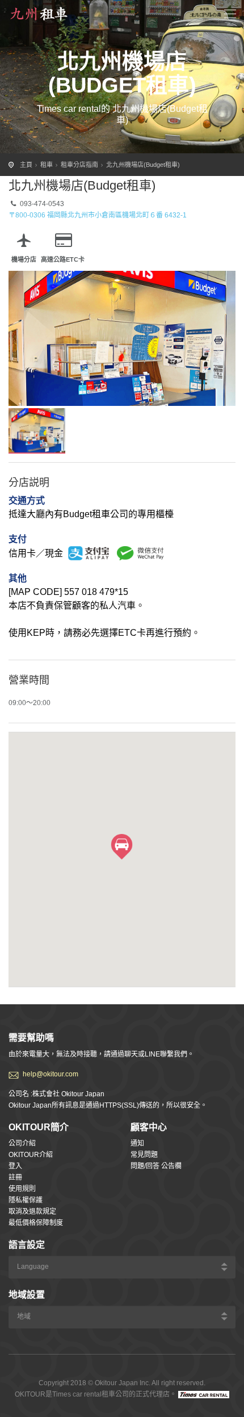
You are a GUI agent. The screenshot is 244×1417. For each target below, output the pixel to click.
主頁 (26, 164)
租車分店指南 (79, 164)
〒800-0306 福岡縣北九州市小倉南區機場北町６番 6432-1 (98, 215)
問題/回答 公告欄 (156, 1166)
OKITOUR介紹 (31, 1155)
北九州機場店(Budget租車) (143, 164)
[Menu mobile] (230, 16)
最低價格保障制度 (36, 1223)
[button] (121, 846)
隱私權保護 (26, 1200)
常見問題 (144, 1155)
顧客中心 (149, 1127)
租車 (46, 164)
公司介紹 (22, 1143)
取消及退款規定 (32, 1211)
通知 (137, 1143)
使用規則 (22, 1189)
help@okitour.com (50, 1074)
